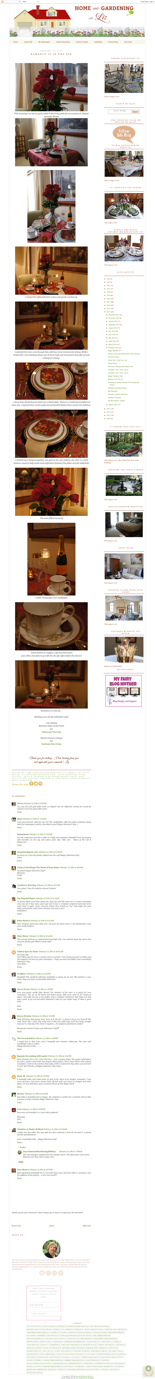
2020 (108, 292)
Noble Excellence (62, 1351)
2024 (108, 279)
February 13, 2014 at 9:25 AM (47, 898)
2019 (108, 295)
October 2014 (113, 321)
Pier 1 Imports (46, 1354)
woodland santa (34, 1372)
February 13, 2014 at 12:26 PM (39, 974)
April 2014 (112, 341)
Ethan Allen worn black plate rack (75, 1335)
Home (51, 1226)
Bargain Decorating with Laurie (32, 1056)
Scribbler (21, 974)
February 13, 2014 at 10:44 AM (51, 951)
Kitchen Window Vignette (116, 401)
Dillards (30, 1335)
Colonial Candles (67, 1332)
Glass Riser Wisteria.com (38, 774)
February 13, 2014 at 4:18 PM (46, 1038)
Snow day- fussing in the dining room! (120, 366)
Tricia (20, 803)
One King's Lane (98, 1351)
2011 (108, 415)
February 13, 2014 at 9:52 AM (40, 936)
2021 (108, 289)
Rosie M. (21, 1076)
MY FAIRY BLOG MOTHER (85, 1378)
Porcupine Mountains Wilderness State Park (75, 1354)
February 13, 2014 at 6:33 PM (37, 1076)
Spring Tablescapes (52, 1360)
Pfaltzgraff (32, 1354)
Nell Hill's (47, 1351)
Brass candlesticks (93, 1329)
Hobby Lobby (32, 1342)
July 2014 (112, 331)
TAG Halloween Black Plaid (38, 1363)
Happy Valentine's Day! (115, 376)
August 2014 (113, 328)
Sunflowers (91, 1360)
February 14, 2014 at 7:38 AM (70, 1151)
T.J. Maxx (103, 1360)
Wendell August (33, 1366)
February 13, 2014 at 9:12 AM (48, 885)
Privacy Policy (113, 42)
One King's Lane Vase (53, 778)
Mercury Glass (89, 1345)
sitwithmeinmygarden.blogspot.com (82, 1369)
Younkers (79, 1366)
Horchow (57, 1342)
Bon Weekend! (113, 391)
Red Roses (31, 1357)
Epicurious (52, 1335)
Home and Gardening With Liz (77, 35)
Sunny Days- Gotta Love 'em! (117, 360)
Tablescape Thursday (51, 732)
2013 (108, 409)
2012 (108, 412)
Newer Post (16, 1226)
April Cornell (49, 1326)
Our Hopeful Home (26, 898)
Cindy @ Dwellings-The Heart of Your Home (38, 867)
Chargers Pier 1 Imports (115, 1329)
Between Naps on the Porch (38, 1329)
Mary (19, 819)
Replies (23, 1147)
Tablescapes (58, 1363)
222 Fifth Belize (33, 1326)
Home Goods (45, 1342)
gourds (119, 1366)
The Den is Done (113, 357)
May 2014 (112, 338)
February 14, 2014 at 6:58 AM (55, 1129)
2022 (108, 285)
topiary (104, 1369)
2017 (108, 302)
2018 (108, 299)
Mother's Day (68, 1348)
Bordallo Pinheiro (74, 1329)
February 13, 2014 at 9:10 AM (71, 867)
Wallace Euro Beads (114, 1363)
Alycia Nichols (24, 1016)
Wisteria (68, 1366)
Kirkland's (106, 1342)
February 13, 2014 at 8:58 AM (50, 852)
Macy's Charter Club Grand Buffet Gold (50, 776)
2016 (108, 305)
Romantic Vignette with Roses (118, 394)
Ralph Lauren (118, 1354)
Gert (19, 1109)
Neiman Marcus (33, 1351)
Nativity (112, 1348)
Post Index (128, 42)
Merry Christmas (106, 1345)
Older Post (87, 1226)
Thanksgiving (73, 1363)
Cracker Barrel (84, 1332)
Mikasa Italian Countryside (47, 1348)
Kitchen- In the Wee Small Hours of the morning (124, 354)
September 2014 (114, 325)
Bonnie (20, 1094)
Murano (80, 1348)
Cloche (53, 1332)
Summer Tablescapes (73, 1360)
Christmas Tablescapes (37, 1332)
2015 (108, 308)
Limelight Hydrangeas (70, 1345)
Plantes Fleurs (112, 363)
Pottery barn (102, 1354)
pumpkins (40, 1369)
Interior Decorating (73, 1342)
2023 (108, 282)
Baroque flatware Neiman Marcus (72, 1326)
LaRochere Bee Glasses (36, 1345)
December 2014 (114, 315)
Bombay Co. (58, 1329)
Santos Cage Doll (89, 1357)
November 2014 (114, 318)
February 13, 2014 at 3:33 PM (43, 1016)
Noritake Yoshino (81, 1351)
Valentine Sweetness (114, 397)
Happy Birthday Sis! (114, 350)
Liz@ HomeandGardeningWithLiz (39, 1151)
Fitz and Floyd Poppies (54, 1338)
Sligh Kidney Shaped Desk (110, 1357)
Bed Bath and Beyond (99, 1326)
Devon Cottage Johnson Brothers (108, 1332)
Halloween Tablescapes (104, 1338)
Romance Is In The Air (115, 379)
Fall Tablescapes (100, 1335)
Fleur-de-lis (72, 1338)
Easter (40, 1335)
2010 (108, 418)
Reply (19, 812)
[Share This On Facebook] (31, 785)
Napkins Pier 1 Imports (96, 1348)
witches (114, 1369)
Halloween (85, 1338)
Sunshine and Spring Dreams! (117, 388)
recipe (51, 1369)
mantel (30, 1369)
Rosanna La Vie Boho (70, 1357)
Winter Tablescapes (52, 1366)
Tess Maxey (23, 1169)
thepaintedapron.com (27, 852)
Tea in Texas (23, 989)
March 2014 (113, 344)
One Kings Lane (115, 1351)
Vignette (99, 1363)
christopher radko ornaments (100, 1366)
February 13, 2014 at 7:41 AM (40, 834)
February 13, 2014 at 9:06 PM (33, 1109)
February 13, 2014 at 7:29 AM (34, 819)
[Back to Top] (148, 1371)
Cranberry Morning (26, 885)
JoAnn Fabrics (92, 1342)
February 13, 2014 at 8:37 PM (36, 1094)
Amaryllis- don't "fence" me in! (118, 370)
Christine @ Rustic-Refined (30, 1129)
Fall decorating (34, 1338)
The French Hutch (26, 1038)
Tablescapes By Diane (27, 951)
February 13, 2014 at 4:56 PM (59, 1056)
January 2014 (113, 405)
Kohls (116, 1342)
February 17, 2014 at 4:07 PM (40, 1169)
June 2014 (112, 334)
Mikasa (30, 1348)
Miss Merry (22, 936)
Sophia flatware (34, 1360)
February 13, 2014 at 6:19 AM (35, 803)
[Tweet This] (36, 785)
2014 (108, 312)
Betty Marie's (23, 920)
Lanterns (53, 1345)
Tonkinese (88, 1363)
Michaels (120, 1345)
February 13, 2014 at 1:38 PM (41, 989)
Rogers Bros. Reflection (48, 1357)
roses (60, 1369)
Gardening (98, 42)
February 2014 (113, 348)
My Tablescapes (44, 42)
